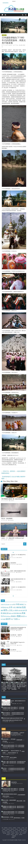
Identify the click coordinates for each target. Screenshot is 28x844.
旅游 (16, 610)
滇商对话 (12, 834)
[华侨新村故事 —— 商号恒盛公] (9, 739)
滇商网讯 (20, 834)
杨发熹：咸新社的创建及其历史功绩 (18, 562)
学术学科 (18, 830)
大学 (10, 607)
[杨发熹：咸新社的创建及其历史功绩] (5, 563)
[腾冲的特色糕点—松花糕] (7, 817)
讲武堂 (23, 616)
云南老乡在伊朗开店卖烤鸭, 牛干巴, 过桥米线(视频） (14, 746)
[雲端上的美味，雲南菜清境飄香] (9, 800)
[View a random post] (25, 14)
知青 (12, 613)
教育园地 (22, 830)
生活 (26, 827)
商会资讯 (24, 833)
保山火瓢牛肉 (13, 649)
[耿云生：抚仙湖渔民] (14, 504)
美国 (20, 613)
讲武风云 (8, 833)
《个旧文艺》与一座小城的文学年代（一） (12, 2)
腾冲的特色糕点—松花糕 (19, 817)
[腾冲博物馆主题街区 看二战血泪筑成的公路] (14, 484)
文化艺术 (14, 830)
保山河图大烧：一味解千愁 (16, 635)
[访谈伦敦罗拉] (5, 554)
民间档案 (25, 831)
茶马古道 (6, 616)
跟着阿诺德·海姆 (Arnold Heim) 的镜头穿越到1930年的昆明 (13, 678)
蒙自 (10, 616)
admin (11, 45)
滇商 (20, 833)
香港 (19, 619)
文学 (14, 610)
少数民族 (18, 607)
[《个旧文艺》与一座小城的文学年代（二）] (5, 579)
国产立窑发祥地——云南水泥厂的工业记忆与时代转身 (18, 733)
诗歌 (26, 616)
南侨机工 (22, 604)
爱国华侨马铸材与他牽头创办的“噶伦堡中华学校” (14, 719)
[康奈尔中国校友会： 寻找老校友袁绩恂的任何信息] (13, 712)
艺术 (2, 616)
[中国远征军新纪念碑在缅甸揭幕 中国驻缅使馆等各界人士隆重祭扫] (5, 627)
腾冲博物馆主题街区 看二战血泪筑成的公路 (13, 499)
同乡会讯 (10, 827)
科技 (14, 613)
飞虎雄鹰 (8, 831)
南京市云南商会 (13, 757)
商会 (7, 607)
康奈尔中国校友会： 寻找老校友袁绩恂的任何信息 (13, 714)
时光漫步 (16, 829)
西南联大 (14, 616)
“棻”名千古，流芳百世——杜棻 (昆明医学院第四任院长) (13, 472)
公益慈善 (3, 829)
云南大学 (3, 604)
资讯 (2, 827)
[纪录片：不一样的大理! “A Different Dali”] (14, 523)
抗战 (24, 607)
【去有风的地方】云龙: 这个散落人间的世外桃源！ (13, 477)
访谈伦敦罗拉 (13, 554)
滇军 (24, 610)
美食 (23, 613)
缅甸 (17, 613)
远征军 (8, 619)
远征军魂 (12, 831)
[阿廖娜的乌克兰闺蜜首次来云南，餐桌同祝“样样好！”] (13, 806)
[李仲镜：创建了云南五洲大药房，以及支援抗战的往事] (13, 761)
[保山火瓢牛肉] (5, 649)
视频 (19, 616)
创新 (12, 604)
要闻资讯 (6, 827)
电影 (10, 613)
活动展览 (14, 827)
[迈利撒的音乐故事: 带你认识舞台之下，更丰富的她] (13, 707)
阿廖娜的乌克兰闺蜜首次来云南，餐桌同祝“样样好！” (14, 807)
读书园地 (10, 830)
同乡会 (4, 607)
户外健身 (20, 829)
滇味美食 (12, 829)
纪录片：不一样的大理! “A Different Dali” (12, 538)
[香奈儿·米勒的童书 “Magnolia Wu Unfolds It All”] (5, 641)
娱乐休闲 (25, 829)
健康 (8, 604)
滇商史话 (16, 834)
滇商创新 (8, 834)
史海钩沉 (5, 675)
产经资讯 (18, 827)
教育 (5, 610)
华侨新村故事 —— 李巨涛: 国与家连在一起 (13, 752)
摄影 (21, 45)
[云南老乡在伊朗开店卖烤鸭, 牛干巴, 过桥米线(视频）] (13, 745)
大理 (14, 607)
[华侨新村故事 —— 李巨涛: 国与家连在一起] (11, 750)
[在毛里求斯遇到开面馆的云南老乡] (9, 794)
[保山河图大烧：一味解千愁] (5, 634)
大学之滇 (20, 831)
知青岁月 (17, 833)
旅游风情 (4, 35)
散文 (8, 610)
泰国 (21, 610)
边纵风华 (13, 833)
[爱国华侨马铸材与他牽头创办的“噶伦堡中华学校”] (12, 718)
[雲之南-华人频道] (2, 14)
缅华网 (13, 837)
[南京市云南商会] (5, 756)
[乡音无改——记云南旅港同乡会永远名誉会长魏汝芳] (13, 768)
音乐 (12, 619)
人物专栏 (6, 830)
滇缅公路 (6, 613)
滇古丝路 (4, 833)
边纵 (4, 619)
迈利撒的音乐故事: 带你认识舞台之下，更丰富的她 (13, 708)
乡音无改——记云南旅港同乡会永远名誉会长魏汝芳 (14, 769)
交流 (6, 604)
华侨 (17, 604)
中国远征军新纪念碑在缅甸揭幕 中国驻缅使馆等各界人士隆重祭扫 (18, 628)
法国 (19, 610)
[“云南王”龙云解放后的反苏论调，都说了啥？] (5, 571)
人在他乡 (22, 827)
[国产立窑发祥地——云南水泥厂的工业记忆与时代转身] (5, 587)
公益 (10, 604)
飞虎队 (16, 619)
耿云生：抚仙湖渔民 (7, 518)
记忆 (26, 830)
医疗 (14, 604)
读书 (2, 619)
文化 (11, 610)
